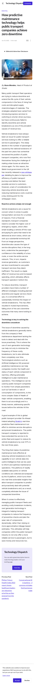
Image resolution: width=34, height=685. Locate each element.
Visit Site (17, 568)
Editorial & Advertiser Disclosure (17, 51)
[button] (3, 3)
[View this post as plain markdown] (27, 40)
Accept (17, 680)
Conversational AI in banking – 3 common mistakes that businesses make (25, 585)
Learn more (6, 675)
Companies (27, 3)
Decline (27, 680)
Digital (5, 11)
